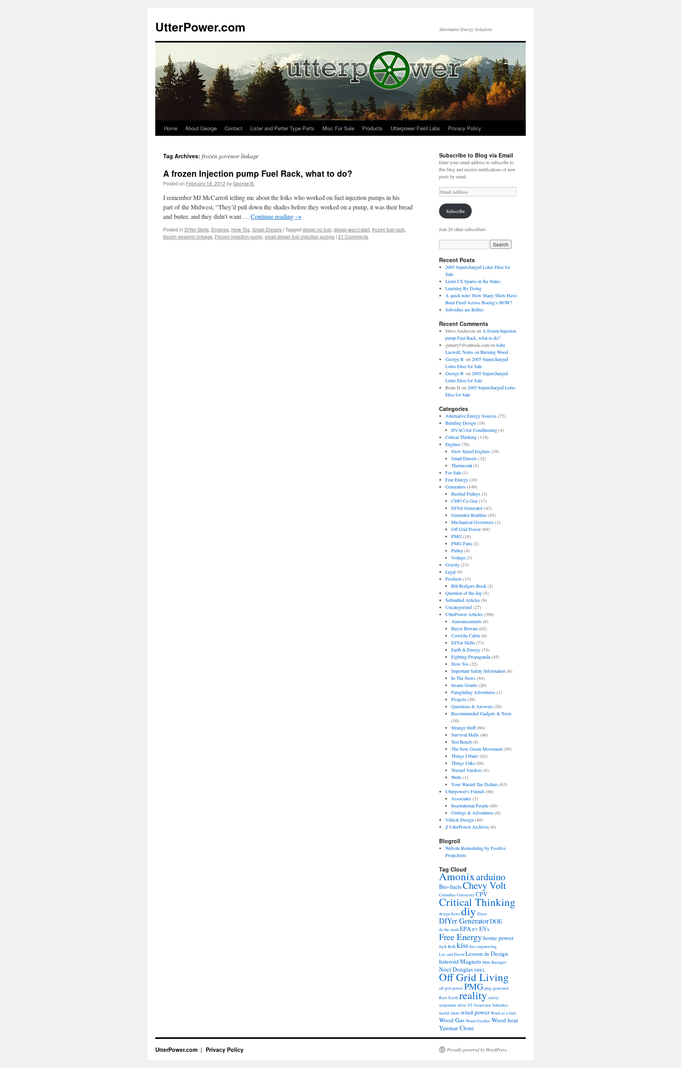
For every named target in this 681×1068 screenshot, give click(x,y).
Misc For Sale (338, 128)
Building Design (460, 423)
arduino (490, 876)
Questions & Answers (472, 706)
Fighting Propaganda (470, 656)
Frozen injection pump (238, 236)
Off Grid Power (466, 529)
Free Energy (456, 479)
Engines (220, 229)
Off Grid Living (474, 977)
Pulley (457, 550)
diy (468, 910)
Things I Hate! (464, 756)
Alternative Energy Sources (471, 416)
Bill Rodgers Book (468, 586)
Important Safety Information (478, 671)
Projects (458, 699)
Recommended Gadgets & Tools (481, 713)
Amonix (457, 876)
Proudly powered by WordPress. (477, 1049)
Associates (461, 798)
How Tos (240, 229)
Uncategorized (458, 607)
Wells (456, 777)
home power (498, 938)
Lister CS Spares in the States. (473, 281)
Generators (455, 486)
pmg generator (496, 988)
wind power (475, 1012)
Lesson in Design (486, 953)
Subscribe (455, 211)
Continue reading (276, 216)
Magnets (470, 961)
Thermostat (461, 465)
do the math (449, 929)
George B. (244, 183)
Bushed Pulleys (465, 494)
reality (473, 995)
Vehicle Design (459, 819)
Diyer (482, 913)
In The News (463, 678)
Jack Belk (447, 946)
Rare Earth (448, 997)
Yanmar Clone (456, 1028)
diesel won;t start (352, 229)
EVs (484, 929)
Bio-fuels (450, 886)
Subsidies (500, 1005)
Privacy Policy (464, 128)
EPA (465, 929)
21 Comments (353, 236)
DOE (496, 921)
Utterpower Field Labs (415, 128)
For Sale (453, 472)
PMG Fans (461, 543)
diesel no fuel (317, 229)
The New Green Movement (476, 749)
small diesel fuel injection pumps (300, 236)
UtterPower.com (200, 26)
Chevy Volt (484, 885)
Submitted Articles (462, 600)
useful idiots (449, 1013)
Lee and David (451, 954)
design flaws (449, 913)
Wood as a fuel (503, 1013)
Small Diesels (267, 229)
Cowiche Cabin (465, 635)
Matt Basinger (494, 962)
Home (170, 128)
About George (201, 128)
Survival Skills (465, 734)
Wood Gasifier (478, 1021)
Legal (450, 571)
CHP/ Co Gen (464, 501)
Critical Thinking (461, 437)
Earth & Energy (465, 649)
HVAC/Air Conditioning (474, 430)
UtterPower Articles (464, 614)
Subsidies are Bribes (464, 309)
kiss (462, 945)
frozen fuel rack (388, 229)
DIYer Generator (467, 508)
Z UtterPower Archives (467, 827)
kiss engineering (483, 946)
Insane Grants (464, 685)
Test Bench (461, 742)
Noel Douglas (456, 969)
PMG (456, 536)
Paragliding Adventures (473, 692)
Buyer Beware (464, 628)
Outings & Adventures (472, 812)
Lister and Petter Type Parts (282, 128)
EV (475, 929)
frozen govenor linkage (187, 236)
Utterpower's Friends (465, 791)
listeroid (449, 961)
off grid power (451, 988)
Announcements (466, 621)
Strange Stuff (463, 727)
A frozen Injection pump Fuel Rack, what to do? (257, 173)
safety (493, 997)
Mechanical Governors (472, 522)
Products (372, 128)
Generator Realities (469, 515)
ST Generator (479, 1005)
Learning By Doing (463, 288)
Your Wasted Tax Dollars (474, 784)
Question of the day (463, 593)
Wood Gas (452, 1020)
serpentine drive (452, 1005)
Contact (233, 128)
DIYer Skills (196, 229)
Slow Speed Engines (470, 451)
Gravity (452, 564)
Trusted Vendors (466, 770)
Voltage (458, 557)
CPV (481, 894)
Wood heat (504, 1020)
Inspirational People (469, 805)
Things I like (463, 763)
